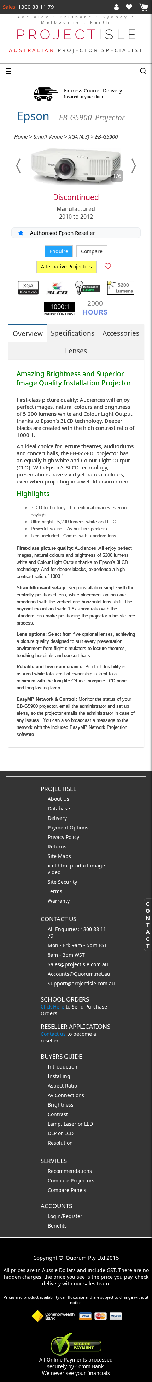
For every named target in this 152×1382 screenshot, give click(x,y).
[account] (117, 6)
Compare (92, 251)
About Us (58, 799)
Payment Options (68, 827)
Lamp (54, 1123)
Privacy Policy (63, 837)
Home (21, 136)
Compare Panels (67, 1190)
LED (88, 1123)
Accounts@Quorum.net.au (79, 973)
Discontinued (76, 197)
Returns (57, 846)
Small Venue (48, 136)
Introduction (62, 1066)
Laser (70, 1123)
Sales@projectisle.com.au (78, 964)
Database (59, 808)
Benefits (57, 1225)
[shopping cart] (143, 7)
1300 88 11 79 (35, 6)
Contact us (53, 1033)
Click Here (52, 1006)
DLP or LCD (61, 1133)
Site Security (62, 881)
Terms (55, 891)
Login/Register (65, 1216)
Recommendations (70, 1171)
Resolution (60, 1142)
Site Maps (59, 856)
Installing (59, 1076)
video (54, 872)
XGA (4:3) (79, 136)
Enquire (58, 251)
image (97, 865)
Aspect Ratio (62, 1085)
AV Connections (66, 1095)
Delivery (57, 818)
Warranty (59, 900)
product (80, 865)
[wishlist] (132, 6)
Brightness (61, 1104)
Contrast (58, 1114)
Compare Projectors (71, 1180)
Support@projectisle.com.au (81, 983)
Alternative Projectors (66, 266)
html (64, 865)
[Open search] (143, 71)
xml (53, 865)
